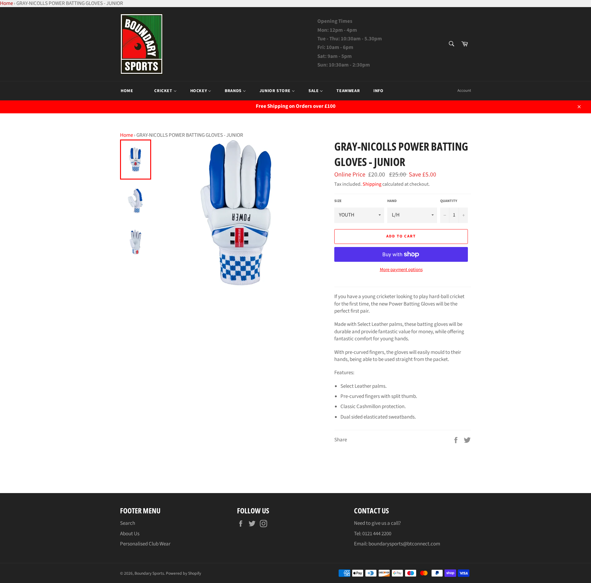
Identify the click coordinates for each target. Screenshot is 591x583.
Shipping (372, 184)
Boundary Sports (149, 573)
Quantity (448, 201)
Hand (392, 201)
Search (127, 523)
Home (126, 135)
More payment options (401, 270)
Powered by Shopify (183, 573)
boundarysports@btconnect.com (404, 544)
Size (338, 201)
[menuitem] (127, 91)
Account (464, 90)
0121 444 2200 (376, 533)
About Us (129, 533)
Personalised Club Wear (145, 544)
